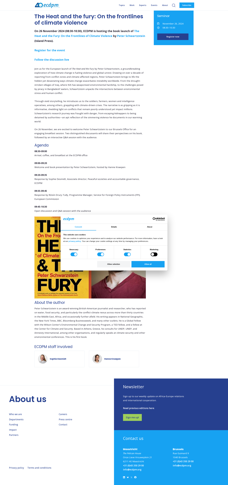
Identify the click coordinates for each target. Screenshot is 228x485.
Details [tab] (114, 227)
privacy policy (75, 241)
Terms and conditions (39, 467)
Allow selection (113, 264)
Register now (172, 36)
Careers (63, 414)
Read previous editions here (138, 408)
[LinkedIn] (124, 477)
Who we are (15, 414)
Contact (63, 424)
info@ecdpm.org (132, 469)
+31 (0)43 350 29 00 (133, 465)
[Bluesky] (128, 477)
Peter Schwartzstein (131, 36)
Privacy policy (16, 467)
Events (154, 5)
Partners (13, 435)
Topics (122, 5)
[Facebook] (135, 477)
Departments (16, 419)
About (165, 5)
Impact (13, 429)
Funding (13, 424)
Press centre (65, 419)
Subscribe (186, 5)
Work (132, 5)
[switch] (100, 254)
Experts (142, 5)
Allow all (148, 264)
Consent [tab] (78, 227)
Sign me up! (132, 417)
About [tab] (149, 227)
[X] (131, 477)
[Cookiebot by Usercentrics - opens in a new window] (154, 219)
